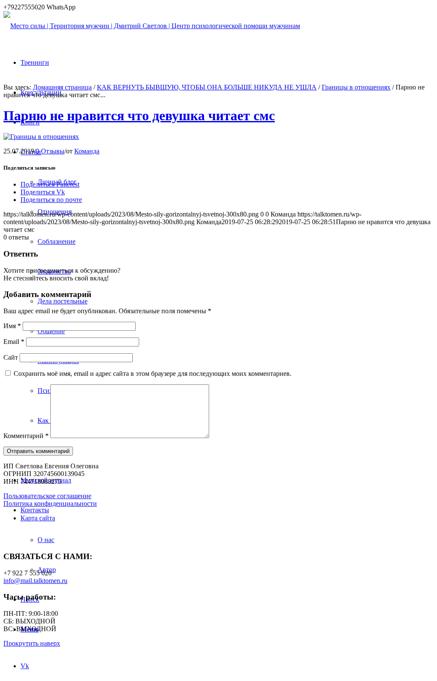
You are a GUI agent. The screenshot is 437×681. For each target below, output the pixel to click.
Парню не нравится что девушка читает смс (139, 115)
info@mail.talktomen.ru (35, 580)
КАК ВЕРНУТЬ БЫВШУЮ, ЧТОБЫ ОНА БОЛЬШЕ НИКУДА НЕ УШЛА (207, 87)
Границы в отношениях (356, 87)
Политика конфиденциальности (50, 503)
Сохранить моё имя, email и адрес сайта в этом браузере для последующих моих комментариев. (152, 373)
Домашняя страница (62, 87)
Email (13, 341)
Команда (86, 151)
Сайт (10, 357)
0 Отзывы (50, 151)
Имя (12, 325)
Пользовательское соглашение (47, 495)
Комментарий (26, 435)
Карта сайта (37, 518)
